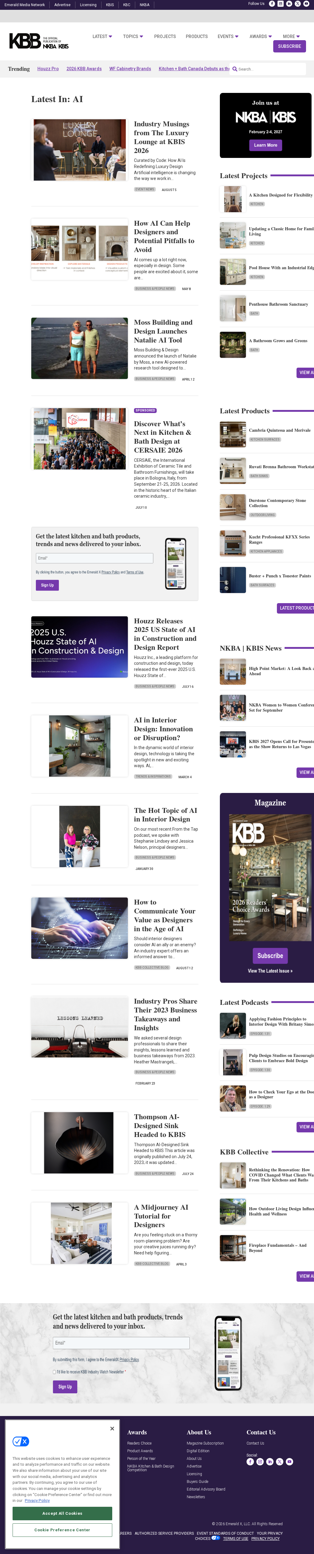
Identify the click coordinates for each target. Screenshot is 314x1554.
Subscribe (289, 46)
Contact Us (255, 1443)
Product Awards (140, 1451)
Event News (145, 189)
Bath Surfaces (262, 585)
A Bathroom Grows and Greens (278, 340)
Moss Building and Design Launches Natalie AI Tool (163, 330)
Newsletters (196, 1497)
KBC (126, 5)
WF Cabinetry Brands (130, 68)
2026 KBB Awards (84, 68)
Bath (254, 313)
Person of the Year (141, 1459)
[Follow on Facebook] (272, 4)
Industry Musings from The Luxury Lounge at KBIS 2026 (161, 136)
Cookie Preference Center (62, 1530)
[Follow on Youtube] (306, 4)
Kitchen (257, 204)
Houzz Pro (48, 68)
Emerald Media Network (25, 5)
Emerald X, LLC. (238, 1524)
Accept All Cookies (62, 1513)
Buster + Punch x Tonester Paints (280, 575)
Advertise (62, 5)
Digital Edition (198, 1451)
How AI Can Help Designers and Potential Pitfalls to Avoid (164, 236)
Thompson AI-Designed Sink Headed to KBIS (160, 1125)
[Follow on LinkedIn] (289, 4)
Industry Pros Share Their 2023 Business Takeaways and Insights (165, 1013)
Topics (130, 36)
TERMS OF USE (235, 1539)
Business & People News (155, 288)
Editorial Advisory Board (206, 1489)
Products (197, 36)
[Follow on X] (298, 4)
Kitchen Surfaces (265, 439)
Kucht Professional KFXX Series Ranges (279, 539)
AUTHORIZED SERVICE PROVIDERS (164, 1533)
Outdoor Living (263, 515)
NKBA (144, 5)
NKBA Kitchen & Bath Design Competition (150, 1468)
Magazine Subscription (205, 1443)
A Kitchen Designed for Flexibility (281, 195)
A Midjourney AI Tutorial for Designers (161, 1215)
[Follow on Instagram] (281, 4)
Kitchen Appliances (266, 551)
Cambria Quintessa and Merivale (280, 430)
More (289, 36)
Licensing (88, 5)
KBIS (110, 5)
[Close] (112, 1428)
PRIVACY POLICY (265, 1539)
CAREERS (123, 1533)
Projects (165, 36)
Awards (258, 36)
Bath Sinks (259, 476)
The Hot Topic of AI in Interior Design (165, 814)
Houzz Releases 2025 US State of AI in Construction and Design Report (165, 633)
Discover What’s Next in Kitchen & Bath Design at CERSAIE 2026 (163, 436)
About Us (194, 1459)
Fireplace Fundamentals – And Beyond (278, 1248)
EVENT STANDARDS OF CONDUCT (225, 1533)
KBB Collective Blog (152, 967)
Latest (100, 36)
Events (226, 36)
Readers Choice (139, 1443)
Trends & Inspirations (153, 776)
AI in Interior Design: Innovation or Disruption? (163, 728)
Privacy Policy (37, 1500)
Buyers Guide (197, 1482)
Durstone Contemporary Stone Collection (277, 503)
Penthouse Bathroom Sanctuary (278, 304)
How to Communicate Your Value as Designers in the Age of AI (165, 914)
